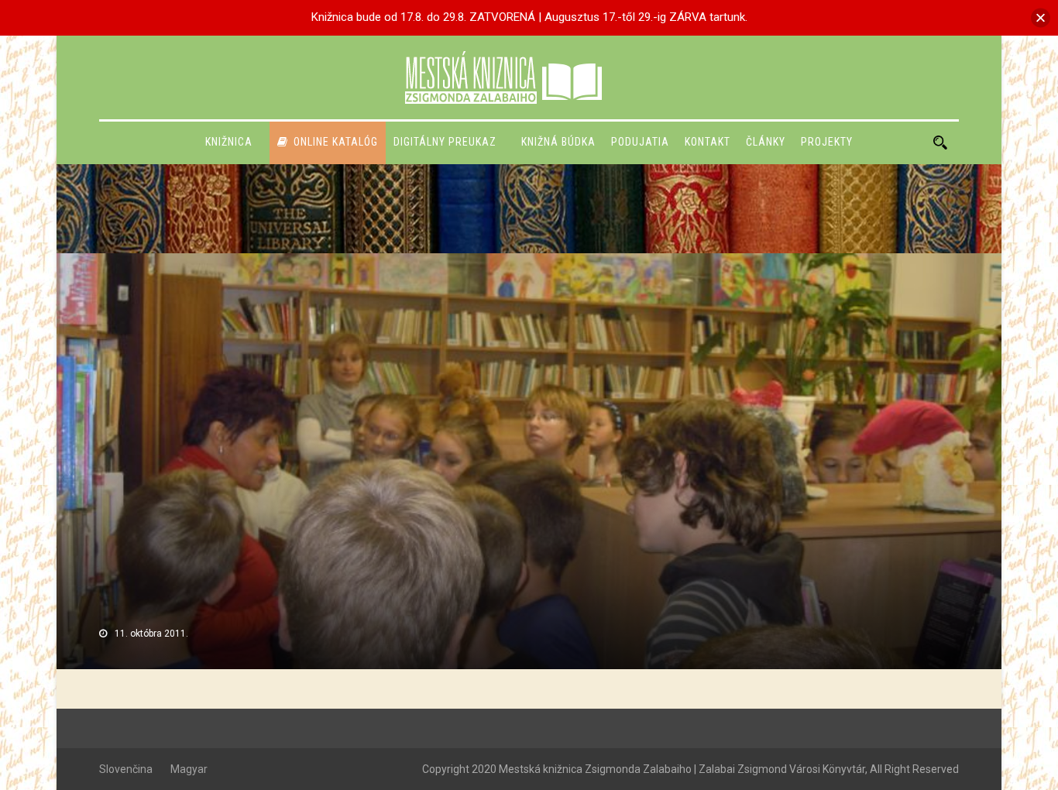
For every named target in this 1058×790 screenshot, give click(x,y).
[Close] (1040, 17)
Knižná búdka (558, 142)
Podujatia (640, 142)
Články (765, 142)
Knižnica (228, 142)
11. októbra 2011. (151, 633)
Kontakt (707, 142)
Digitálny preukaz (444, 142)
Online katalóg (336, 142)
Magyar (189, 769)
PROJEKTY (827, 142)
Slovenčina (126, 769)
